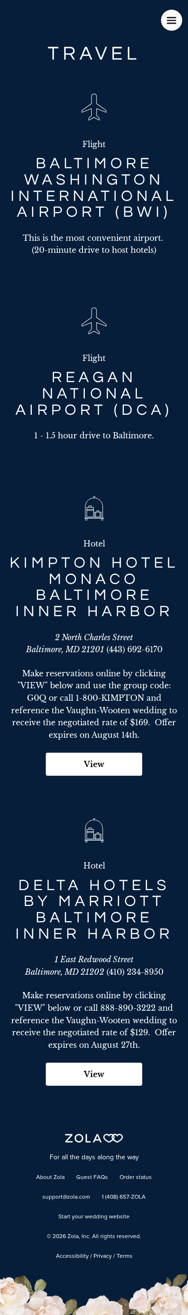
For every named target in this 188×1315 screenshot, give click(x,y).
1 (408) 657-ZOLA (124, 1197)
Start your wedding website (94, 1217)
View (94, 764)
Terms (125, 1256)
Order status (136, 1177)
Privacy (103, 1256)
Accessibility (72, 1256)
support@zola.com (66, 1197)
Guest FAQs (92, 1177)
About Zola (50, 1177)
